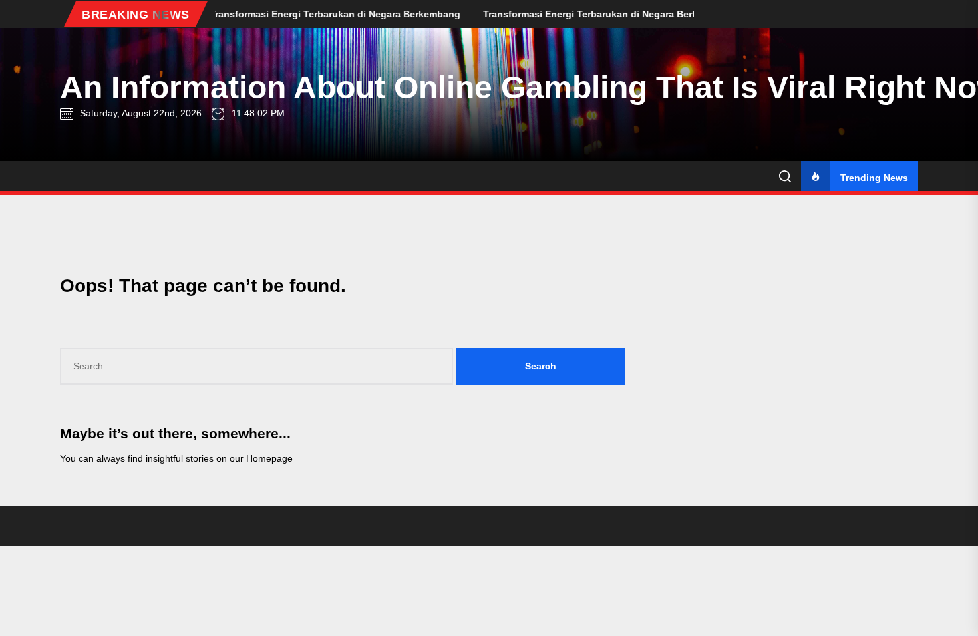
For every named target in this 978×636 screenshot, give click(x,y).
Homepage (269, 458)
